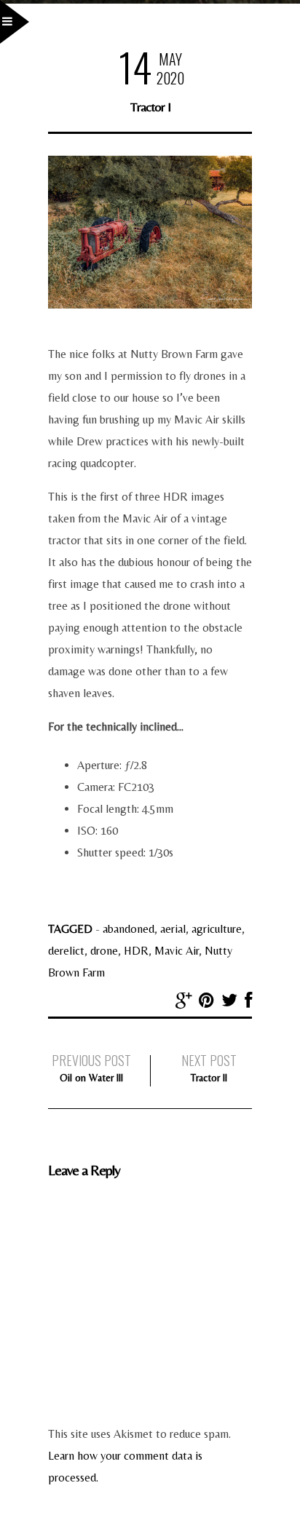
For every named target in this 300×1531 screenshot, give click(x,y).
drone (104, 951)
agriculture (217, 929)
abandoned (128, 929)
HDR (136, 951)
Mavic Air (176, 951)
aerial (173, 929)
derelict (66, 951)
